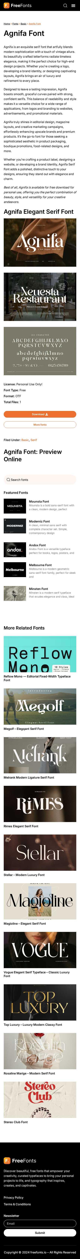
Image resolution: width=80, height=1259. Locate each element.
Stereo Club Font (16, 1122)
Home (7, 23)
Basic (23, 23)
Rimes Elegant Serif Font (21, 826)
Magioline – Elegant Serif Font (25, 923)
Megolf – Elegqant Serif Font (24, 729)
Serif (34, 440)
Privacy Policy (13, 1197)
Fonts (15, 23)
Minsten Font (38, 589)
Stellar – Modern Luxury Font (24, 875)
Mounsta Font (39, 501)
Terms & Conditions (17, 1204)
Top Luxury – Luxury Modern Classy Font (33, 1024)
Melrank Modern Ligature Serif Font (29, 777)
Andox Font (37, 545)
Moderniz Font (39, 521)
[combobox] (40, 480)
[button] (73, 5)
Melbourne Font (40, 565)
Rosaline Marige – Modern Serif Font (29, 1073)
